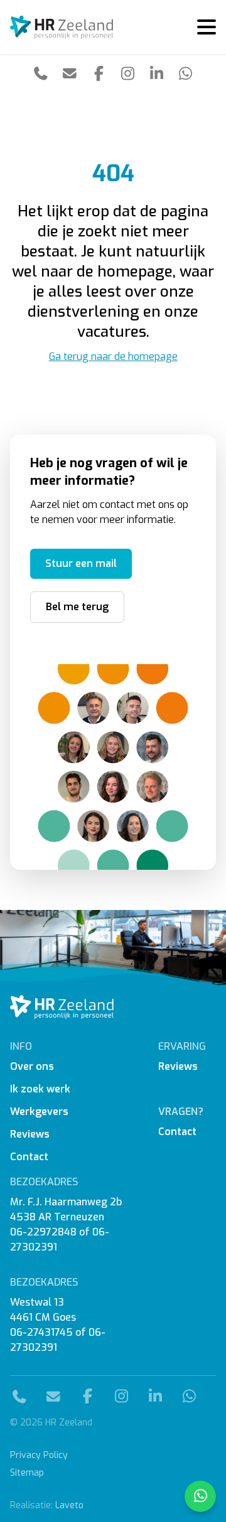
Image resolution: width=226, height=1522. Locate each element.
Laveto (69, 1505)
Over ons (32, 1066)
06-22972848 (43, 1232)
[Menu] (202, 27)
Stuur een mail (81, 563)
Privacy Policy (39, 1455)
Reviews (30, 1134)
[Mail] (69, 73)
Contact (29, 1156)
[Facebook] (98, 73)
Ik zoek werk (40, 1089)
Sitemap (27, 1473)
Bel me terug (77, 606)
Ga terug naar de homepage (113, 356)
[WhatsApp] (185, 73)
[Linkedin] (156, 73)
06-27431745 (41, 1332)
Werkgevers (39, 1111)
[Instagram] (127, 73)
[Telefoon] (40, 73)
